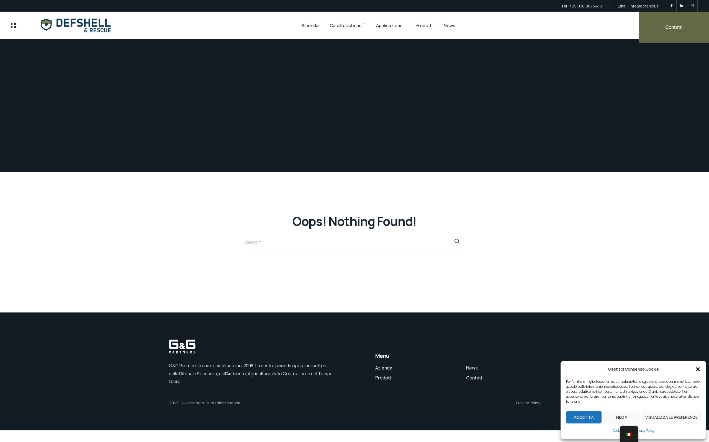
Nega (621, 417)
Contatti (674, 27)
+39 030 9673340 (585, 6)
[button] (698, 369)
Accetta (584, 417)
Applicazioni (388, 25)
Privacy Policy (644, 430)
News (449, 25)
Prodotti (424, 25)
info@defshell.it (644, 6)
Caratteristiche (346, 25)
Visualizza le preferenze (671, 417)
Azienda (310, 25)
